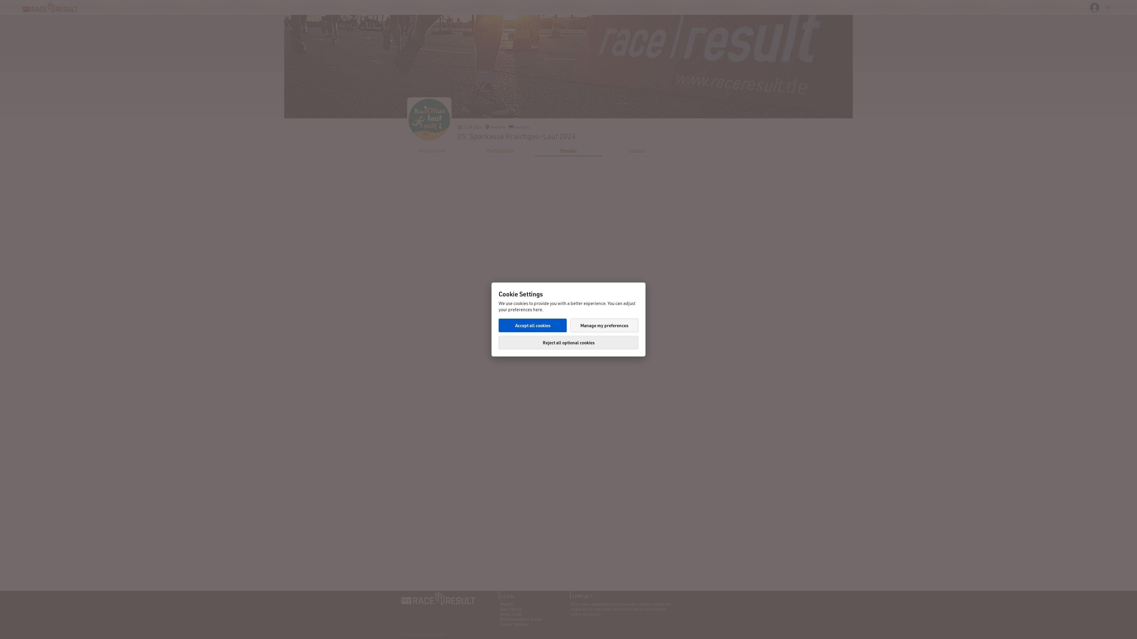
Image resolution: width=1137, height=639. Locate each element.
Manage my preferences (604, 325)
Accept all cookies (532, 325)
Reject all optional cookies (569, 343)
